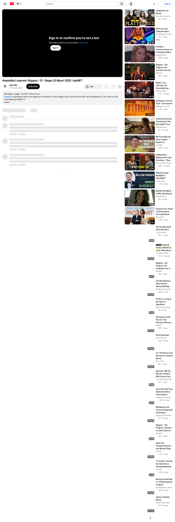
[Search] (121, 4)
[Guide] (5, 3)
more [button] (7, 102)
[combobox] (81, 3)
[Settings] (154, 3)
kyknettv (13, 85)
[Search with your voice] (131, 4)
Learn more (83, 43)
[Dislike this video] (99, 86)
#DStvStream (34, 94)
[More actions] (119, 86)
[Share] (106, 86)
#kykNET (24, 94)
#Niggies (7, 97)
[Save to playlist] (113, 86)
